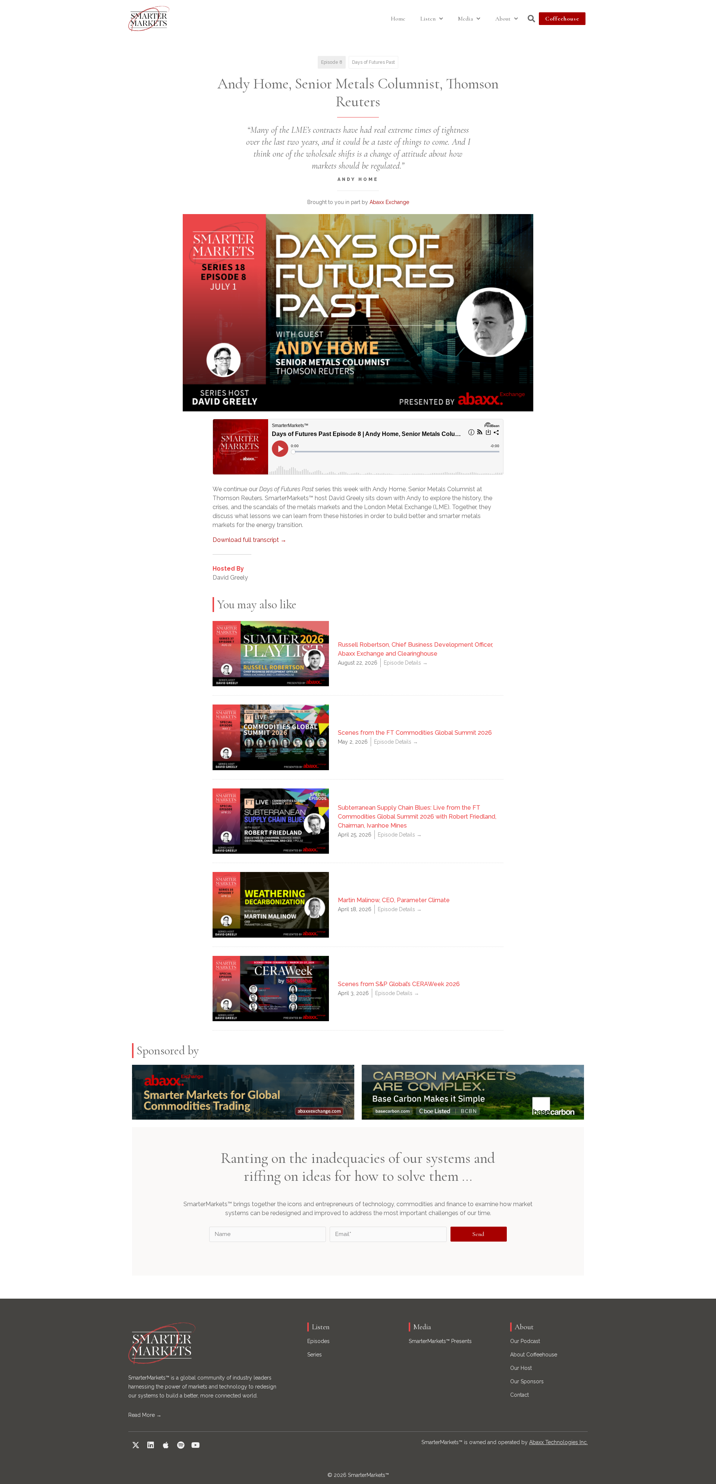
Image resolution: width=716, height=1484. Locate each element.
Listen (428, 18)
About (503, 18)
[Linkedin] (150, 1445)
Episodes (318, 1341)
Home (398, 18)
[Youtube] (195, 1445)
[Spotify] (180, 1445)
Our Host (521, 1368)
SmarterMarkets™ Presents (440, 1341)
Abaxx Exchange (389, 202)
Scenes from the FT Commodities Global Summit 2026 (415, 732)
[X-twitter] (135, 1445)
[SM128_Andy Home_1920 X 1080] (358, 312)
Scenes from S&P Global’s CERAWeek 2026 (399, 984)
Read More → (144, 1415)
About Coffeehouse (533, 1355)
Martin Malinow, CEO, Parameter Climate (394, 900)
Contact (519, 1395)
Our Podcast (525, 1341)
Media (465, 18)
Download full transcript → (249, 539)
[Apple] (165, 1445)
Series (314, 1355)
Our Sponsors (527, 1381)
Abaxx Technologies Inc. (558, 1442)
